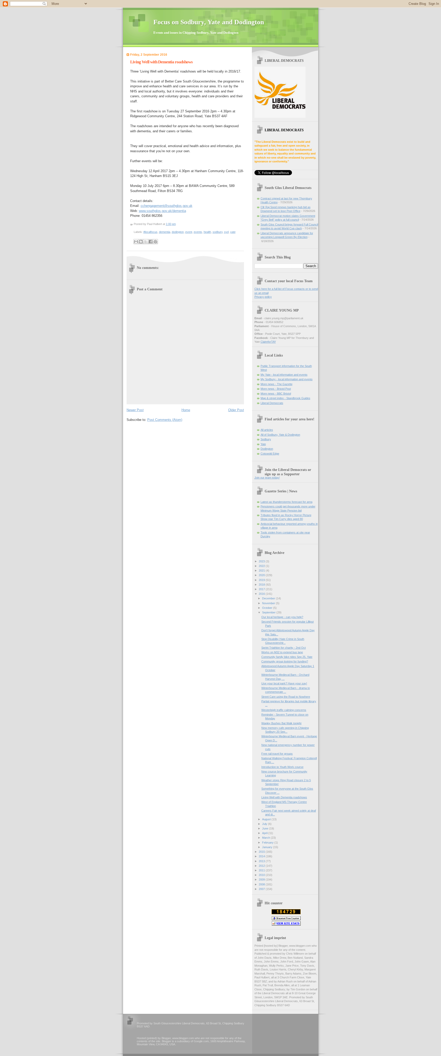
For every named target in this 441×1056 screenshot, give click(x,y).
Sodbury (266, 439)
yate (233, 231)
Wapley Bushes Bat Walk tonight (281, 723)
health (207, 231)
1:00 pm (171, 224)
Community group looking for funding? (284, 661)
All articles (267, 429)
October (267, 607)
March (266, 837)
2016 (262, 593)
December (269, 598)
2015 (262, 851)
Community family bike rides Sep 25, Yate (286, 656)
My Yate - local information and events (284, 374)
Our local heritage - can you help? (282, 617)
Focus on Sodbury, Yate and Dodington (208, 22)
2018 (262, 584)
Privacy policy (263, 296)
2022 (262, 565)
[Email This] (136, 241)
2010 (262, 874)
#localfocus (150, 231)
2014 (262, 856)
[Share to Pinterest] (155, 241)
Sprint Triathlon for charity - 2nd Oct (283, 647)
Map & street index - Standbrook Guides (285, 398)
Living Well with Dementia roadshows (161, 62)
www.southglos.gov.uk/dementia (162, 211)
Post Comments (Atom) (164, 420)
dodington (178, 231)
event (188, 231)
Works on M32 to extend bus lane (282, 652)
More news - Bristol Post (276, 388)
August (267, 819)
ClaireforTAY (268, 341)
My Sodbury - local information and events (287, 379)
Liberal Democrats (272, 403)
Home (185, 410)
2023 (262, 561)
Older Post (236, 410)
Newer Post (135, 410)
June (265, 828)
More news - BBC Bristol (276, 393)
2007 (262, 889)
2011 (262, 870)
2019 (262, 580)
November (269, 603)
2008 (262, 884)
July (265, 823)
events (198, 231)
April (265, 833)
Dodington (267, 448)
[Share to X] (145, 241)
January (267, 847)
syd (226, 231)
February (268, 842)
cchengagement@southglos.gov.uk (166, 206)
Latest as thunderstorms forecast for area (286, 501)
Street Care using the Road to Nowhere (285, 696)
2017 (262, 589)
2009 (262, 879)
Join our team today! (267, 477)
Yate (263, 444)
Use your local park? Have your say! (284, 683)
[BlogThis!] (140, 241)
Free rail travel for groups (277, 753)
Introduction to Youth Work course (282, 766)
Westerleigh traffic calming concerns (283, 709)
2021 (262, 570)
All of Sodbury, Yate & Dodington (280, 434)
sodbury (218, 231)
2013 (262, 861)
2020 (262, 575)
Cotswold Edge (270, 453)
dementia (164, 231)
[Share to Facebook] (150, 241)
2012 (262, 865)
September (269, 612)
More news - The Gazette (276, 384)
